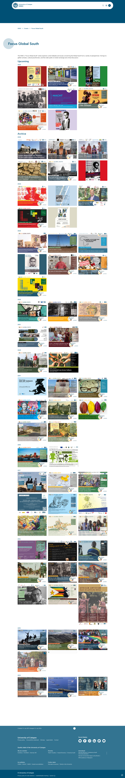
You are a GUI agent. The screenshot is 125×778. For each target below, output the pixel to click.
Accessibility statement (32, 740)
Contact (56, 740)
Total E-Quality (52, 752)
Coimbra (20, 752)
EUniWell (26, 752)
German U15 (33, 752)
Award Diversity (61, 752)
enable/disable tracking (42, 775)
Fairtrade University (53, 764)
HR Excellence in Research (85, 757)
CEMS (19, 764)
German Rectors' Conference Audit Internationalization (87, 753)
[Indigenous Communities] (32, 336)
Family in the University (66, 764)
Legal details (49, 740)
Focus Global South (37, 28)
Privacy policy (21, 740)
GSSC (21, 6)
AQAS (29, 764)
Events (26, 28)
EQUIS (24, 764)
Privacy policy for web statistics (26, 775)
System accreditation (37, 764)
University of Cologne (25, 4)
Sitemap (42, 740)
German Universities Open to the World (88, 755)
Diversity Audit (71, 752)
